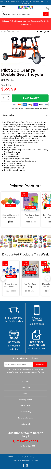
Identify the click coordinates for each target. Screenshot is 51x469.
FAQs (25, 393)
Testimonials (25, 424)
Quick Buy (10, 205)
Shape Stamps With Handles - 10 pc (11, 286)
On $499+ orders (14, 321)
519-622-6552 (36, 324)
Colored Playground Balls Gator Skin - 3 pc (10, 217)
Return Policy (25, 406)
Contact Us (25, 387)
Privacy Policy (25, 412)
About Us (25, 381)
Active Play (13, 31)
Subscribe (40, 364)
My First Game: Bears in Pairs (30, 216)
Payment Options (25, 418)
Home (3, 31)
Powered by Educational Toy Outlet (25, 461)
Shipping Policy (25, 399)
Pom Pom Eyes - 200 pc (30, 285)
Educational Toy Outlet (21, 457)
